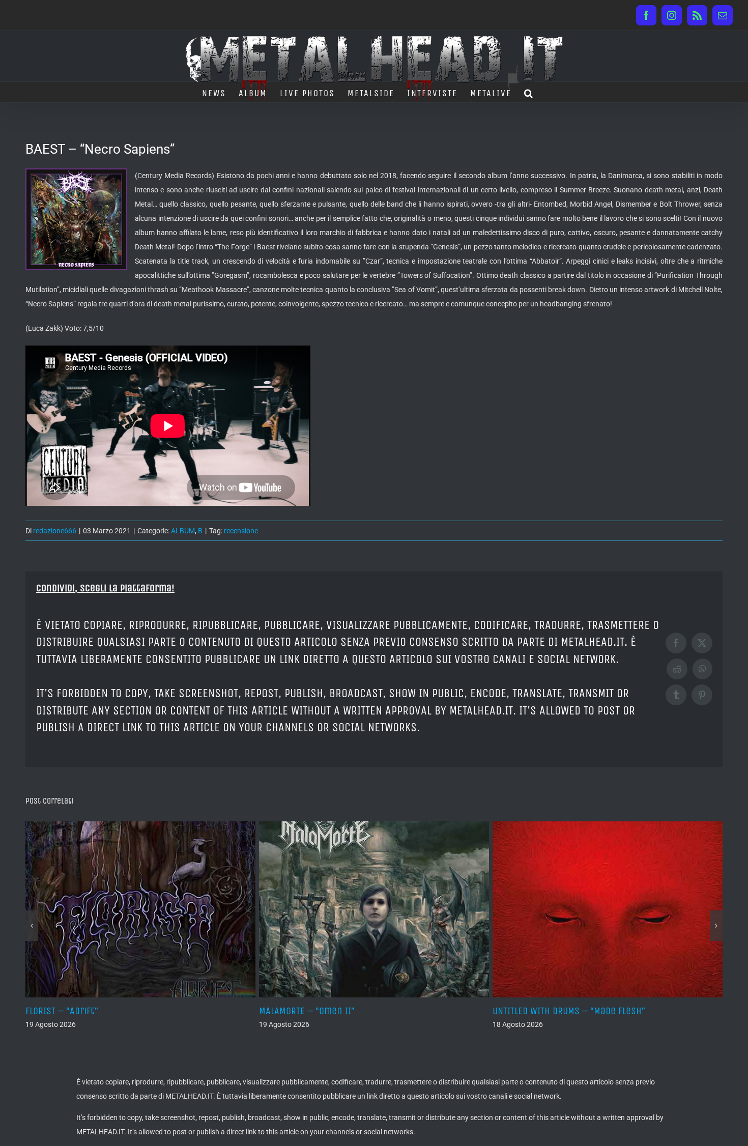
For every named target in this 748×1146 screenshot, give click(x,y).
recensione (241, 531)
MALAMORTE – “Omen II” (73, 1011)
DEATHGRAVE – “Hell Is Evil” (549, 1011)
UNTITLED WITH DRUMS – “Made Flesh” (335, 1011)
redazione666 (54, 531)
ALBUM (183, 531)
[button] (529, 92)
